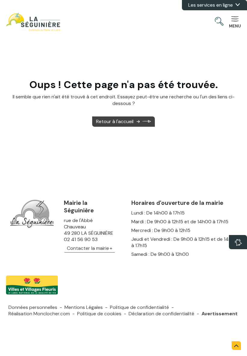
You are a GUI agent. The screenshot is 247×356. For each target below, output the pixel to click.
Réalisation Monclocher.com (39, 313)
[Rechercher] (219, 22)
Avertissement (220, 313)
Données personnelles (32, 307)
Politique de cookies (99, 313)
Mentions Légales (83, 307)
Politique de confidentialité (139, 307)
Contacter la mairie (88, 248)
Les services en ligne (210, 5)
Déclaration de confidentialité (161, 313)
